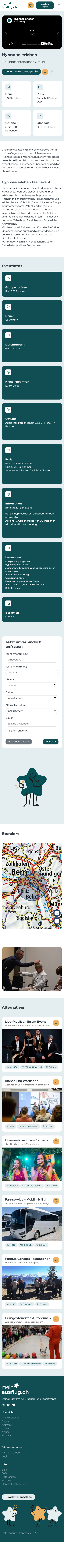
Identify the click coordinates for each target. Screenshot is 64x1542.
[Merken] (45, 72)
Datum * (10, 692)
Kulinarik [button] (7, 1428)
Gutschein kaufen (18, 741)
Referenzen (9, 1476)
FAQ (4, 1473)
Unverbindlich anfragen (20, 71)
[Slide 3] (34, 44)
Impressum (25, 1533)
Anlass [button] (6, 1432)
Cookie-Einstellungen (14, 1484)
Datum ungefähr (18, 730)
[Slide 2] (29, 44)
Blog (4, 1469)
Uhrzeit (10, 679)
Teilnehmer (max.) (16, 666)
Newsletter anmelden (19, 1497)
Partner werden (11, 1452)
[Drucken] (52, 72)
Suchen (6, 1439)
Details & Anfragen (32, 1045)
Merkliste (7, 1435)
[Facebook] (8, 1405)
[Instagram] (3, 1405)
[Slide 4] (40, 44)
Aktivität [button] (6, 1424)
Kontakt (6, 1480)
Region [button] (6, 1421)
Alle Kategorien (10, 1417)
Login (5, 1456)
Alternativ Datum (16, 705)
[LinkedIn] (13, 1405)
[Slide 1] (24, 44)
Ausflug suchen (45, 5)
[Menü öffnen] (59, 5)
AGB (37, 1533)
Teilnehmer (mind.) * (17, 653)
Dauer (9, 717)
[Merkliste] (31, 5)
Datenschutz (9, 1533)
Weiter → (50, 741)
